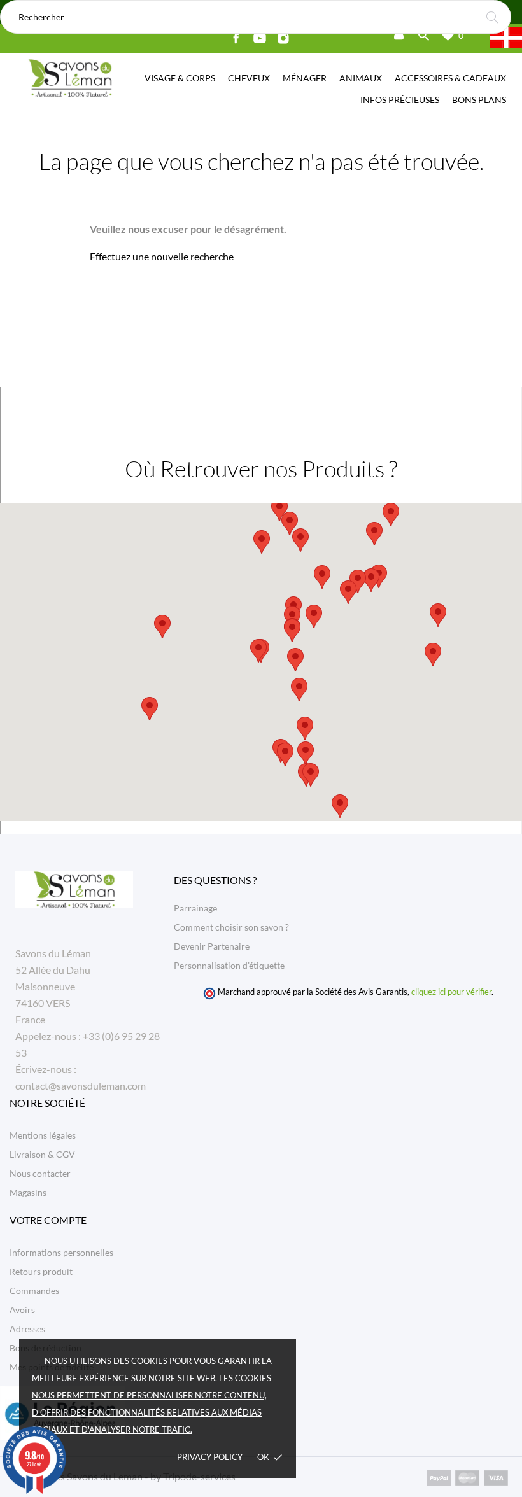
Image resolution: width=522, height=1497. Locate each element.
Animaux (360, 78)
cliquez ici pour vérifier (451, 992)
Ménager (305, 78)
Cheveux (249, 78)
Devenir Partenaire (212, 946)
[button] (313, 616)
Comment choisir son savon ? (231, 927)
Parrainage (195, 908)
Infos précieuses (399, 99)
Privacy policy (210, 1457)
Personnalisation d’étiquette (229, 965)
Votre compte (48, 1220)
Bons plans (479, 99)
